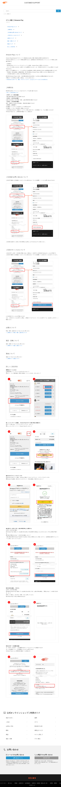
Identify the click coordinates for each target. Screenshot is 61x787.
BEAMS (32, 778)
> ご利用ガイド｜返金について (12, 358)
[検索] (58, 11)
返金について (10, 43)
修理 (36, 718)
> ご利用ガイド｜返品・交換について (14, 345)
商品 (7, 734)
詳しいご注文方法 (11, 46)
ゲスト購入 (38, 738)
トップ (5, 13)
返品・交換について (11, 41)
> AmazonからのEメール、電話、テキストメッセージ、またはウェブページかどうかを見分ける (26, 79)
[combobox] (30, 11)
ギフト (36, 722)
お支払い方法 (9, 726)
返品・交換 (9, 738)
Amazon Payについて (12, 26)
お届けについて (10, 38)
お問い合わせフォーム (18, 757)
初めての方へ (9, 718)
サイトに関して (39, 734)
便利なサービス (39, 730)
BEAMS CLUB (38, 726)
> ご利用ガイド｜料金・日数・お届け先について (16, 332)
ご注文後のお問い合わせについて (14, 32)
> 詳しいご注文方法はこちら (12, 92)
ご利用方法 (9, 29)
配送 (7, 730)
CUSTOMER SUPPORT (32, 3)
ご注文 (8, 722)
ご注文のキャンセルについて (13, 35)
